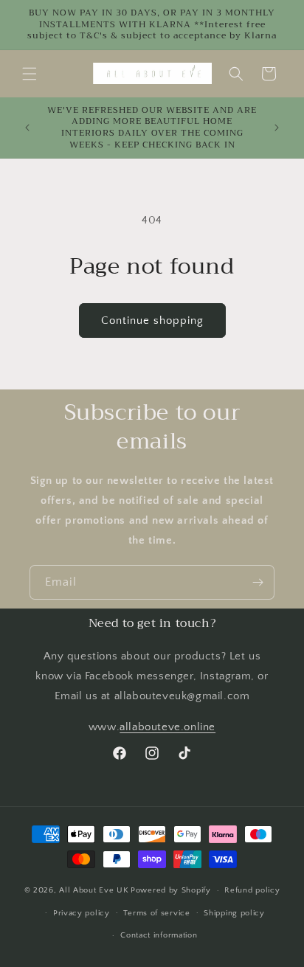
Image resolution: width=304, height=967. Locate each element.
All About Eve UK (93, 890)
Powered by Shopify (171, 890)
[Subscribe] (257, 582)
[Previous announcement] (27, 127)
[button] (29, 74)
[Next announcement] (276, 127)
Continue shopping (152, 320)
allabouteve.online (167, 727)
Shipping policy (234, 913)
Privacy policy (81, 913)
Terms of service (156, 913)
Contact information (158, 935)
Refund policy (252, 890)
